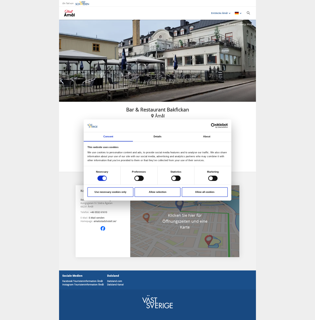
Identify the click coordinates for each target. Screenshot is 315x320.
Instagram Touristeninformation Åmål (83, 284)
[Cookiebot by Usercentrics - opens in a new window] (213, 125)
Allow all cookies (204, 192)
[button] (157, 61)
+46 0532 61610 (98, 212)
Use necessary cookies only (110, 192)
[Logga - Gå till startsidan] (75, 13)
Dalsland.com (114, 281)
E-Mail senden (97, 217)
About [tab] (206, 136)
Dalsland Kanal (115, 284)
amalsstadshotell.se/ (105, 221)
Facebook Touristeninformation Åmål (82, 281)
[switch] (139, 178)
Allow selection (157, 192)
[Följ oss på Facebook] (103, 228)
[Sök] (248, 13)
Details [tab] (158, 136)
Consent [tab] (108, 136)
